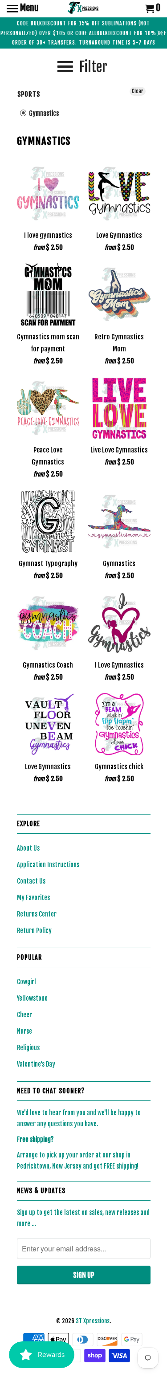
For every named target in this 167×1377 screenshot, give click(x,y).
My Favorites (33, 897)
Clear (137, 91)
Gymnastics (43, 113)
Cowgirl (26, 982)
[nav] (23, 9)
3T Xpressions (93, 1320)
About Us (28, 848)
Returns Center (37, 914)
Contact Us (31, 881)
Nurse (24, 1031)
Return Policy (34, 930)
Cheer (24, 1014)
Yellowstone (32, 998)
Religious (28, 1047)
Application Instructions (48, 864)
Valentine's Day (36, 1064)
